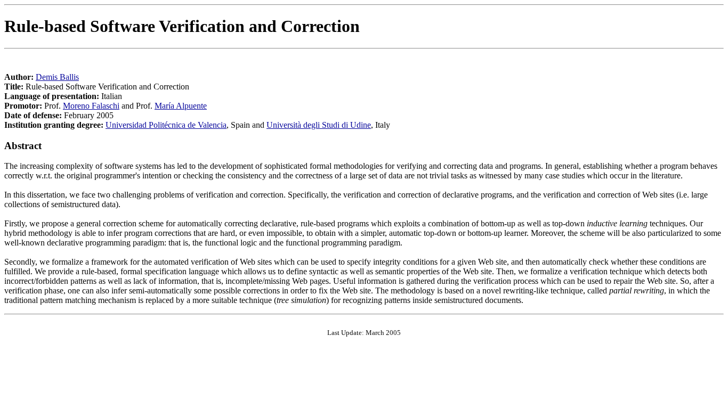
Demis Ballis (57, 76)
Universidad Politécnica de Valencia (166, 124)
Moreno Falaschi (91, 105)
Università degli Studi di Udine (318, 124)
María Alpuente (181, 105)
